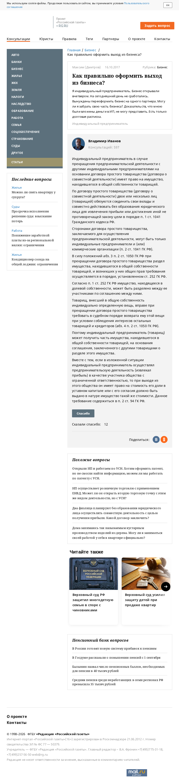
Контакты (162, 39)
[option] (93, 591)
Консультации (18, 39)
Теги (89, 39)
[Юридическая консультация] (28, 22)
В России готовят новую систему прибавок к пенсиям (114, 648)
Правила (69, 39)
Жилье (16, 76)
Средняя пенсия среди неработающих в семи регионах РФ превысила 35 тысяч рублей (117, 682)
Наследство (21, 104)
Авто (15, 55)
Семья (16, 125)
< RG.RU (62, 26)
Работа (17, 118)
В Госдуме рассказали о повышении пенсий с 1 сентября (116, 657)
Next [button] (166, 587)
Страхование (22, 139)
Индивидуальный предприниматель (100, 123)
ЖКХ (14, 83)
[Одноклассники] (164, 439)
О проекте (136, 39)
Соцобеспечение (25, 132)
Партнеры (110, 39)
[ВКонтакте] (156, 439)
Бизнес (17, 69)
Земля (16, 90)
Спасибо (83, 413)
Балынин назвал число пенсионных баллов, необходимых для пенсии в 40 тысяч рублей (118, 668)
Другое (17, 153)
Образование (22, 111)
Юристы (46, 39)
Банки (16, 62)
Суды (15, 146)
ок (167, 5)
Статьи (17, 162)
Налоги (17, 97)
